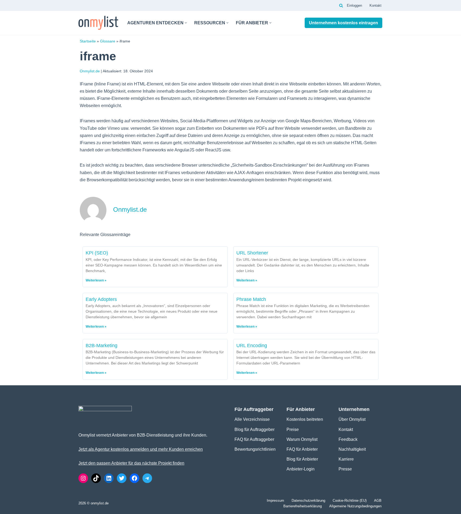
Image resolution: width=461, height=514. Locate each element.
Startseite (88, 41)
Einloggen (354, 5)
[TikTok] (96, 478)
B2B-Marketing (101, 345)
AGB (377, 501)
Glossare (107, 41)
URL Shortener (252, 253)
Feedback (348, 439)
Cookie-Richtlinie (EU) (350, 501)
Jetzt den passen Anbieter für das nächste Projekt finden (131, 463)
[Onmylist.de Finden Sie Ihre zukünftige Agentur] (98, 23)
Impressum (275, 501)
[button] (186, 23)
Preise (293, 429)
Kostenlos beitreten (305, 419)
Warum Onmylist (302, 439)
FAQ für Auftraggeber (254, 439)
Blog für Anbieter (302, 459)
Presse (345, 469)
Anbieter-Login (301, 469)
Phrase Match (251, 299)
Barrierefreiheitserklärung (302, 506)
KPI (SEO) (97, 253)
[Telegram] (147, 478)
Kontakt (375, 5)
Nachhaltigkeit (352, 449)
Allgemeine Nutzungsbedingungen (355, 506)
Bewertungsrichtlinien (255, 449)
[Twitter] (121, 478)
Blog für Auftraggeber (255, 429)
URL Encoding (251, 345)
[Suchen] (341, 5)
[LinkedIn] (109, 478)
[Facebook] (134, 478)
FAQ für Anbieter (302, 449)
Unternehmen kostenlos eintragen (343, 23)
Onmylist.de (90, 71)
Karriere (346, 459)
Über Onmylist (352, 419)
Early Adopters (101, 299)
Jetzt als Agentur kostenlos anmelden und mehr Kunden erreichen (140, 449)
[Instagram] (83, 478)
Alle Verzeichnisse (252, 419)
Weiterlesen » (96, 280)
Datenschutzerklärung (308, 501)
